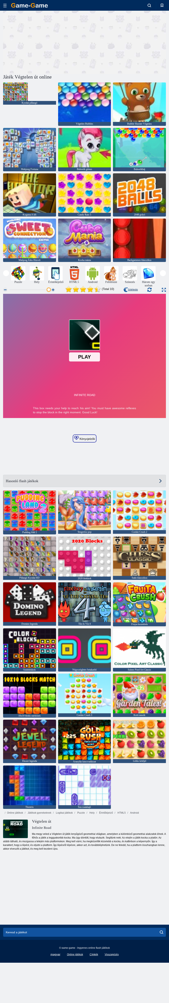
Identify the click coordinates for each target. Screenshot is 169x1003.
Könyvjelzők (87, 438)
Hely (92, 812)
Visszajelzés (112, 954)
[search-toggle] (149, 5)
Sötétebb (133, 289)
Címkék (94, 954)
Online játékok (15, 812)
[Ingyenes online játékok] (29, 5)
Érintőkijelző (106, 812)
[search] (161, 932)
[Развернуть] (164, 290)
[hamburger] (5, 5)
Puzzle (81, 812)
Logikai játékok (64, 812)
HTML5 (121, 812)
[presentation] (6, 273)
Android (134, 812)
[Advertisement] (44, 42)
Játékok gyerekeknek (39, 812)
